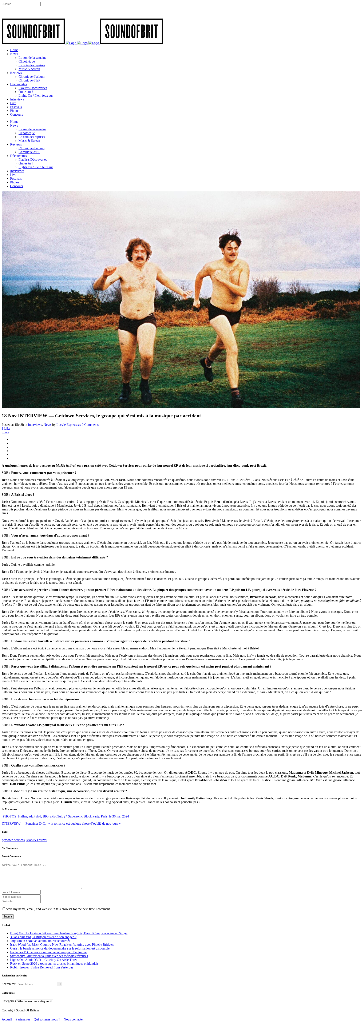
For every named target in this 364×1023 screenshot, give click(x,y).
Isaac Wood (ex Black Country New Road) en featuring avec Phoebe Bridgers (62, 944)
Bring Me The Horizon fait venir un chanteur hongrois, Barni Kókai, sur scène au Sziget (68, 933)
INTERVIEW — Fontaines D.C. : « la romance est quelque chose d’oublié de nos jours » (61, 823)
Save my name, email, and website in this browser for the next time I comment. (58, 909)
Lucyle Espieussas (68, 424)
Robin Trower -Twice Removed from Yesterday (42, 967)
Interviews (35, 424)
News (47, 424)
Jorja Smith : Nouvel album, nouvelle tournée (40, 941)
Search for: (9, 984)
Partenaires (23, 1019)
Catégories (9, 1001)
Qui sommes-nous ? (47, 1019)
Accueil (7, 1019)
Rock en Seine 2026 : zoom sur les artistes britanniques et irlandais (54, 963)
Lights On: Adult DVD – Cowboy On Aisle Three (43, 960)
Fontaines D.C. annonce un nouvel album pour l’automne (48, 952)
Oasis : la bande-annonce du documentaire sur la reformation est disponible (60, 948)
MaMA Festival (36, 840)
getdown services (13, 840)
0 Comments (90, 424)
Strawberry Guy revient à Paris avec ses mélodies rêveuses (49, 956)
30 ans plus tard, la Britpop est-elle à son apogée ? (43, 937)
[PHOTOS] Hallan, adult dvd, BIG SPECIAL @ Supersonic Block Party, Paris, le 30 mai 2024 (65, 816)
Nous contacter (74, 1019)
